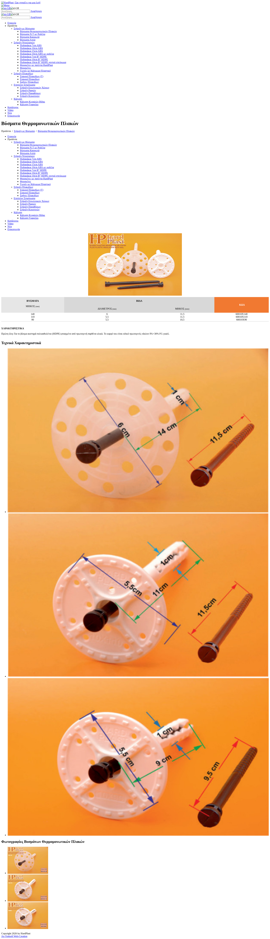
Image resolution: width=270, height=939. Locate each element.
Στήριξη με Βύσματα (24, 131)
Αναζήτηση (36, 11)
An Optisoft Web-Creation (14, 936)
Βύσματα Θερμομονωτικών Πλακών (56, 131)
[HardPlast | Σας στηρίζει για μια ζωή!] (20, 2)
